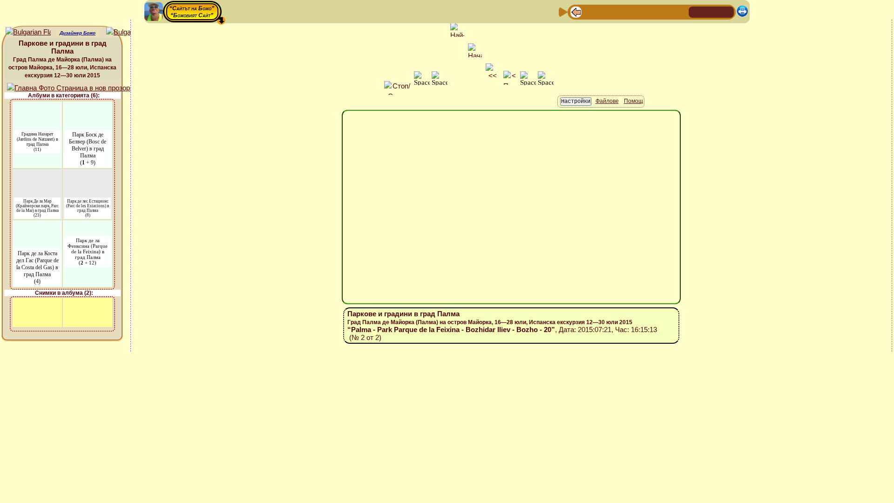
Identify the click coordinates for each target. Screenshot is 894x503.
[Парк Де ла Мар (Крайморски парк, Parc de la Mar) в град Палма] (37, 174)
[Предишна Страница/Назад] (576, 11)
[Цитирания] (620, 11)
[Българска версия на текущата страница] (128, 32)
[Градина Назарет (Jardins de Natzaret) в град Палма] (37, 107)
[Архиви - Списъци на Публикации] (605, 11)
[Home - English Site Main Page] (726, 11)
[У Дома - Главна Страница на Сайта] (696, 11)
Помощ (633, 101)
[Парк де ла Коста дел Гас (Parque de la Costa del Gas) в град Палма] (37, 226)
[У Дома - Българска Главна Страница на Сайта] (711, 11)
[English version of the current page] (28, 32)
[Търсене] (680, 11)
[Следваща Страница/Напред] (590, 11)
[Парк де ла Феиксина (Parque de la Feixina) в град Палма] (87, 226)
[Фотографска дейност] (650, 11)
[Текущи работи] (635, 11)
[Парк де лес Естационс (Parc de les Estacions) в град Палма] (87, 174)
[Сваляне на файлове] (665, 11)
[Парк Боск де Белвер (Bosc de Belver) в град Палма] (87, 107)
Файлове (607, 101)
